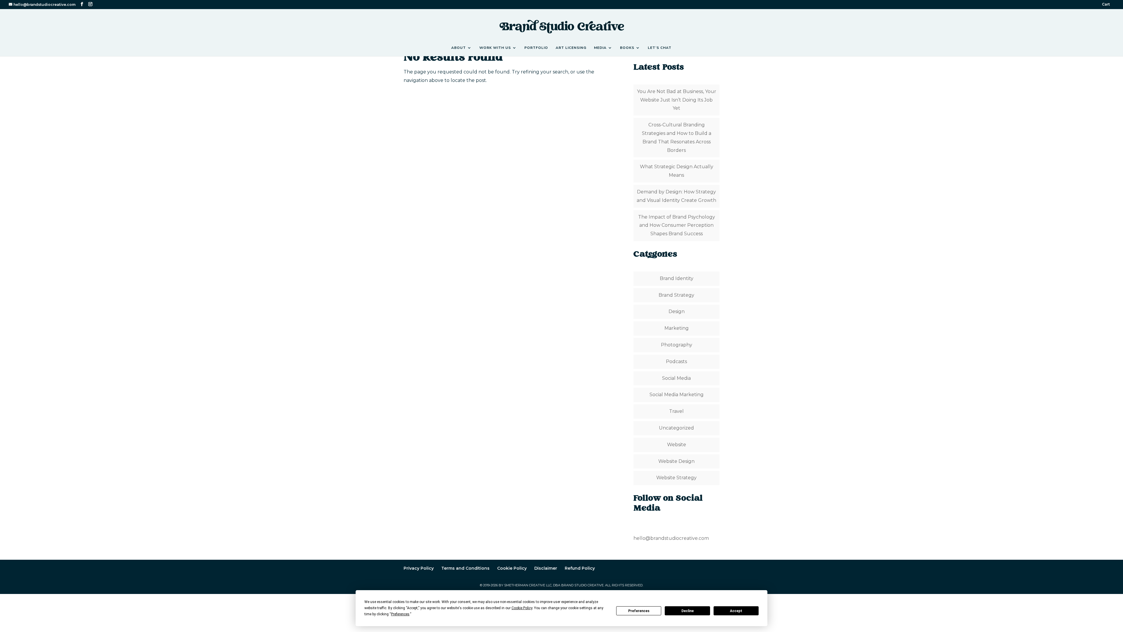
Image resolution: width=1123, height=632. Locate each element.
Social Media (676, 378)
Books (627, 48)
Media (600, 48)
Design (677, 311)
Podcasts (676, 361)
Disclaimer (545, 568)
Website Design (676, 461)
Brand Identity (676, 278)
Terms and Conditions (465, 568)
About (458, 48)
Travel (676, 411)
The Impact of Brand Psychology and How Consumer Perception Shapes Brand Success (676, 225)
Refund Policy (580, 568)
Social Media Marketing (677, 394)
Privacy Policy (419, 568)
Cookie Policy (512, 568)
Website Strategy (676, 477)
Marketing (676, 328)
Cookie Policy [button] (521, 608)
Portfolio (536, 48)
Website (676, 444)
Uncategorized (676, 428)
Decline (687, 611)
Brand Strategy (676, 295)
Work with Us (495, 48)
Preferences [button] (400, 614)
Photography (676, 345)
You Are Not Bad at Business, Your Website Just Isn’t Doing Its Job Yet (676, 100)
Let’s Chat (659, 48)
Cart (1106, 4)
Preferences (639, 611)
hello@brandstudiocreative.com (671, 538)
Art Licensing (571, 48)
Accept (736, 611)
